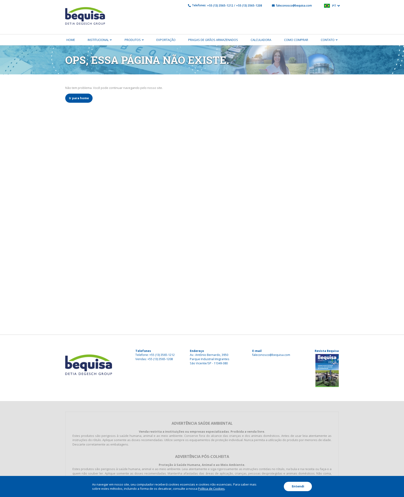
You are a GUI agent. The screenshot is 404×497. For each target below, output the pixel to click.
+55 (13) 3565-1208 (249, 5)
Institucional (98, 40)
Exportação (166, 40)
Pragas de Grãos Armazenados (213, 40)
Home (70, 40)
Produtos (133, 40)
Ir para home (79, 98)
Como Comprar (296, 40)
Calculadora (261, 40)
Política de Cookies (211, 488)
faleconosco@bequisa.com (294, 5)
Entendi (298, 486)
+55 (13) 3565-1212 (220, 5)
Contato (328, 40)
